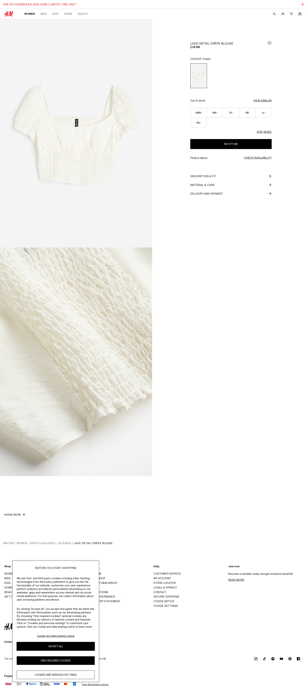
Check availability (258, 157)
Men (44, 13)
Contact (160, 592)
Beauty (83, 13)
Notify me (231, 143)
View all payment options (95, 684)
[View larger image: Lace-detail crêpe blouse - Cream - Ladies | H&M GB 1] (76, 133)
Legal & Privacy (165, 587)
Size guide (264, 131)
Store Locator (165, 582)
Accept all (56, 646)
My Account (162, 578)
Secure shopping (166, 596)
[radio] (198, 75)
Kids (55, 13)
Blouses (64, 543)
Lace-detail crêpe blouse (93, 543)
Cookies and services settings (56, 674)
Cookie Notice (164, 601)
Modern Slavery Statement (99, 601)
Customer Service (167, 573)
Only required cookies (56, 660)
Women (29, 13)
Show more (12, 514)
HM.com (8, 543)
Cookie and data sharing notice (55, 635)
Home (68, 13)
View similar (262, 100)
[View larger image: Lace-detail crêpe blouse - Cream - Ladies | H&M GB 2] (76, 361)
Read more (236, 579)
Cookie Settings (166, 605)
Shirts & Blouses (43, 543)
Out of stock (197, 100)
